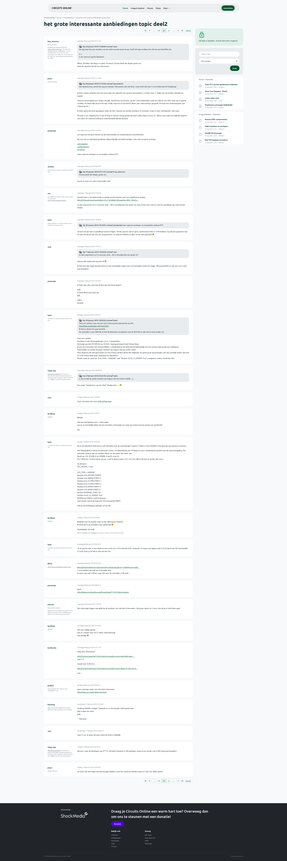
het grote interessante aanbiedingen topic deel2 (93, 18)
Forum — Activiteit (206, 79)
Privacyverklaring (237, 856)
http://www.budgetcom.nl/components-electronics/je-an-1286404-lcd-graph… (108, 567)
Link (78, 714)
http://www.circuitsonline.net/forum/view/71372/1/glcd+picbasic (103, 592)
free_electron (53, 41)
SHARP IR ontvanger (213, 133)
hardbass (51, 413)
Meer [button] (165, 8)
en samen (81, 149)
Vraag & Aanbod (137, 8)
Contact (114, 846)
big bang (51, 704)
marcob (51, 604)
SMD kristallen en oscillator (216, 126)
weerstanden (82, 144)
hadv (50, 315)
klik (78, 295)
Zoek (235, 68)
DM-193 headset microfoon (216, 140)
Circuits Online (49, 18)
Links (113, 844)
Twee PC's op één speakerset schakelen (221, 84)
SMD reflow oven (105, 401)
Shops (158, 8)
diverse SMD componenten (216, 119)
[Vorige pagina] (149, 30)
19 (159, 30)
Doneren (117, 824)
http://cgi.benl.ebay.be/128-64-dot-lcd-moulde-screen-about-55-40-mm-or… (107, 668)
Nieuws (150, 8)
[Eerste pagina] (146, 30)
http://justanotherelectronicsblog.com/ (59, 567)
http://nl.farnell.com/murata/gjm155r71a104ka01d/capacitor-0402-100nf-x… (108, 200)
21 (169, 30)
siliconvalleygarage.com (55, 49)
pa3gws (51, 685)
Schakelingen (116, 838)
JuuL (49, 247)
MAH (50, 220)
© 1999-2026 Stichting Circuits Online (57, 856)
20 (164, 30)
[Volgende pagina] (178, 30)
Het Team (148, 835)
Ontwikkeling (69, 18)
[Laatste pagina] (182, 30)
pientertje (52, 130)
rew (49, 193)
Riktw (50, 563)
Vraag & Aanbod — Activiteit (209, 114)
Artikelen (114, 835)
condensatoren (83, 147)
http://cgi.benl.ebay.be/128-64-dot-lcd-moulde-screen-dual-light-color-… (106, 656)
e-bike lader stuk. (212, 98)
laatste (188, 30)
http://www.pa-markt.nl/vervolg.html (92, 692)
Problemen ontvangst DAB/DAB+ (219, 105)
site (83, 49)
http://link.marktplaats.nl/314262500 (94, 326)
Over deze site (150, 838)
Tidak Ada (52, 370)
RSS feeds (148, 844)
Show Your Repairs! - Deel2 (216, 91)
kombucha (52, 647)
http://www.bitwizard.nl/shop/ (57, 200)
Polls (146, 841)
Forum (125, 8)
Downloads (115, 841)
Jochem (51, 166)
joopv (50, 78)
